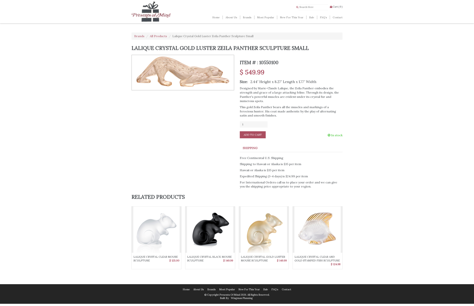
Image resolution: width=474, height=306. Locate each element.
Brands (247, 17)
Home (216, 17)
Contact (338, 17)
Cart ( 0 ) (337, 6)
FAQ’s (323, 17)
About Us (231, 17)
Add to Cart (253, 134)
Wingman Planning (241, 298)
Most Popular (265, 17)
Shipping (250, 148)
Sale (311, 17)
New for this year (291, 17)
